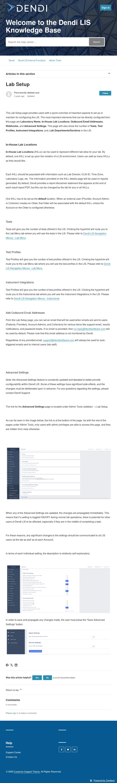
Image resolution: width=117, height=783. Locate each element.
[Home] (26, 10)
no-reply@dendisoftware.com (89, 329)
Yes (37, 677)
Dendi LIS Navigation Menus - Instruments (36, 298)
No (47, 677)
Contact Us (11, 756)
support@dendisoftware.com (58, 340)
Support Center (13, 752)
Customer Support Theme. (27, 771)
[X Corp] (11, 665)
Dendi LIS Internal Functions (32, 60)
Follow (105, 93)
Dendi (11, 60)
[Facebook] (7, 665)
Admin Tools (55, 60)
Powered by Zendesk (104, 780)
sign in (15, 713)
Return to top (12, 690)
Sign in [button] (106, 7)
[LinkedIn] (16, 665)
